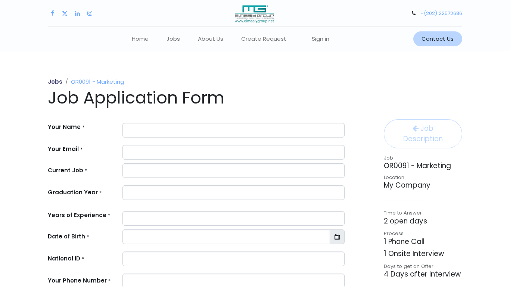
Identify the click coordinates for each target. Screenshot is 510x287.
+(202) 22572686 (441, 13)
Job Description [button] (423, 133)
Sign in (320, 39)
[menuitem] (140, 39)
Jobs (55, 82)
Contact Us (438, 39)
